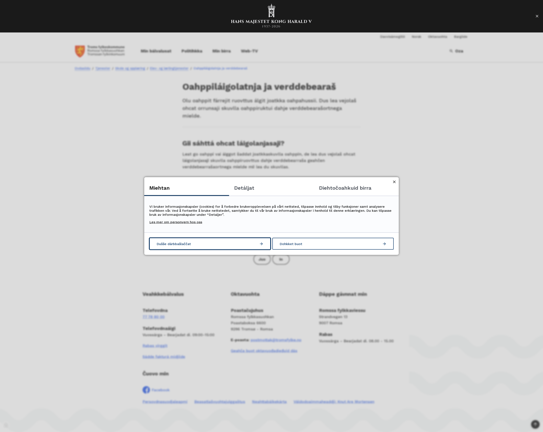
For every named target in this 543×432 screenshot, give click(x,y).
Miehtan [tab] (159, 188)
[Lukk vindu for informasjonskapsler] (394, 181)
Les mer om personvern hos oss (175, 222)
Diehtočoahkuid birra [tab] (345, 188)
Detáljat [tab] (244, 188)
